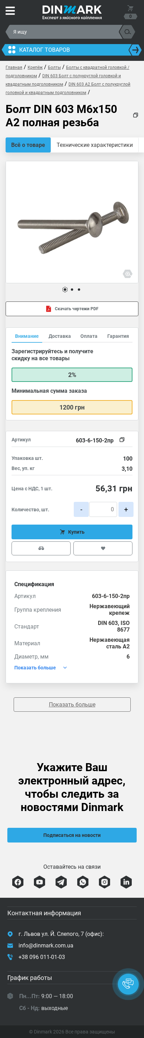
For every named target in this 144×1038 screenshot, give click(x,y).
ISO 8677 (123, 626)
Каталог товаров (44, 50)
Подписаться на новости (72, 835)
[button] (65, 289)
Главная (14, 67)
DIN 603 (108, 623)
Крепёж (35, 67)
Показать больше (72, 704)
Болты (54, 67)
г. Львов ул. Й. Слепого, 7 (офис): (61, 934)
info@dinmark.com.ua (46, 945)
